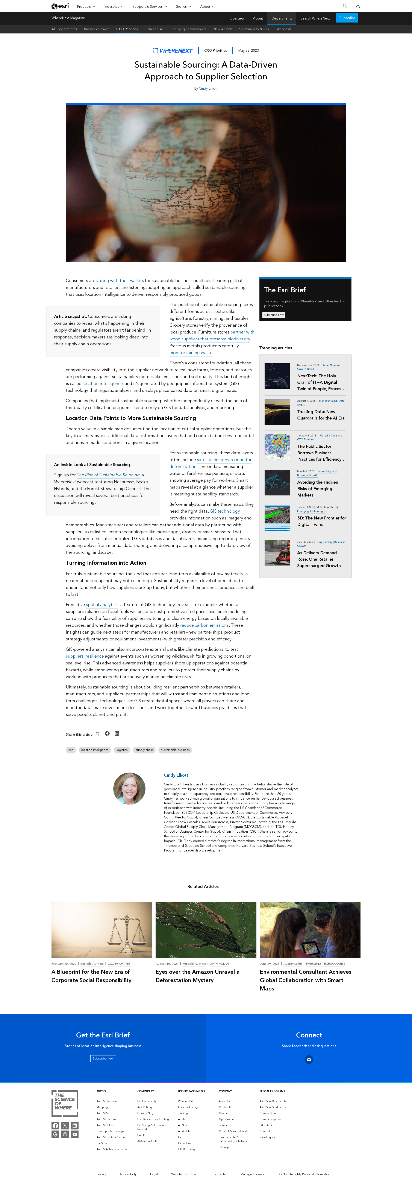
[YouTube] (75, 1134)
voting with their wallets (120, 280)
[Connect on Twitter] (98, 736)
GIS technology (225, 511)
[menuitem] (113, 1101)
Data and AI (154, 29)
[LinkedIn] (75, 1125)
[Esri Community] (55, 1134)
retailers (112, 287)
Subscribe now (274, 315)
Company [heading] (225, 1091)
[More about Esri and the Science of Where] (65, 1104)
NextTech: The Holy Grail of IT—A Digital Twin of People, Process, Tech (320, 382)
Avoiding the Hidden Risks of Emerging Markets (317, 488)
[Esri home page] (61, 6)
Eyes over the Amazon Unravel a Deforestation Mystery (198, 976)
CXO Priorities (127, 29)
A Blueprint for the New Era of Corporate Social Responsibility (91, 976)
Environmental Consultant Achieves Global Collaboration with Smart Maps (305, 980)
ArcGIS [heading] (101, 1091)
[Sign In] (358, 6)
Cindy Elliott (208, 89)
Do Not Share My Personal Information (304, 1174)
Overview (237, 18)
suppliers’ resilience (85, 656)
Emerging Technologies (188, 29)
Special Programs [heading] (272, 1091)
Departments (281, 18)
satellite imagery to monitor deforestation (210, 463)
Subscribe (347, 18)
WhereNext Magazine (68, 18)
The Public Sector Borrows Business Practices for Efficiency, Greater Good (319, 453)
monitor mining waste (191, 352)
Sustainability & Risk (254, 29)
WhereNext (173, 50)
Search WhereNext (315, 18)
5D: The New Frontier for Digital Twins (321, 521)
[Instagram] (65, 1134)
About (258, 18)
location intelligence (103, 383)
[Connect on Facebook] (108, 736)
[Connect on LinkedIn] (117, 736)
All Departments (64, 29)
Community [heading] (145, 1091)
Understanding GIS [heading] (191, 1091)
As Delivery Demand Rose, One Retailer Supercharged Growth (319, 559)
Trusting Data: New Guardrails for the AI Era (321, 415)
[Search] (345, 6)
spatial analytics (102, 604)
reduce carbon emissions (204, 625)
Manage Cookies (252, 1174)
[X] (65, 1125)
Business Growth (96, 29)
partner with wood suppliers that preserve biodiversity (212, 336)
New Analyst (222, 29)
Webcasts (283, 29)
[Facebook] (55, 1125)
